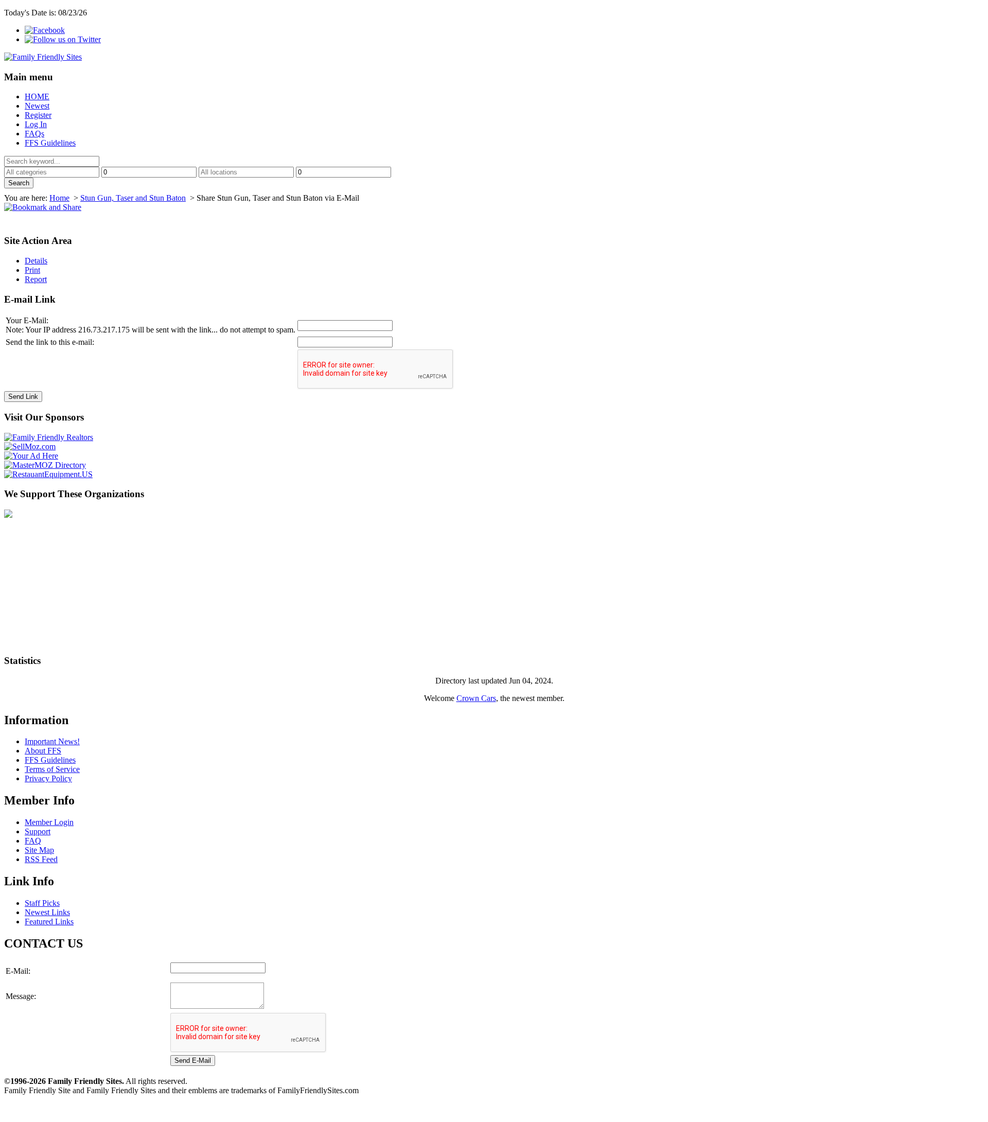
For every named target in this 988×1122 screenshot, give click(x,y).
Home (59, 198)
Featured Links (49, 921)
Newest (37, 105)
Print (32, 270)
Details (36, 260)
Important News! (52, 741)
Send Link (23, 396)
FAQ (33, 840)
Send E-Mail (192, 1060)
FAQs (34, 133)
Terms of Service (52, 769)
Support (37, 831)
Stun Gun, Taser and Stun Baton (133, 198)
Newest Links (47, 912)
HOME (37, 96)
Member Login (49, 822)
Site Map (39, 850)
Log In (36, 124)
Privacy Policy (48, 778)
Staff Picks (42, 903)
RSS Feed (41, 859)
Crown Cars (476, 698)
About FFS (43, 750)
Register (38, 115)
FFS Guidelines (50, 142)
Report (36, 279)
